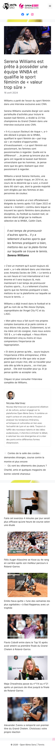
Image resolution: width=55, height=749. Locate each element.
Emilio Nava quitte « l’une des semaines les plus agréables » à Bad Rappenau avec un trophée (27, 604)
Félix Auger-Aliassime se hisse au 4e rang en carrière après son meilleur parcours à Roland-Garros (26, 563)
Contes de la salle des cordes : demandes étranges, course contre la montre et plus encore (24, 457)
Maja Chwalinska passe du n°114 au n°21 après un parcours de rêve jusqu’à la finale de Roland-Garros (26, 687)
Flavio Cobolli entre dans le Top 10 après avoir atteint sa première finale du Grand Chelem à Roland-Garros (26, 646)
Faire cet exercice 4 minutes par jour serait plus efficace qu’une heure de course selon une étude (27, 521)
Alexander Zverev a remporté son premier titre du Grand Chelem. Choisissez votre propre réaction (26, 728)
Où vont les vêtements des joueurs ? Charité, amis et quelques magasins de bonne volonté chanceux (25, 469)
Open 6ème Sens (28, 744)
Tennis (41, 744)
